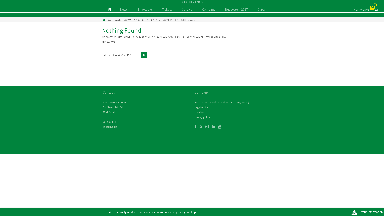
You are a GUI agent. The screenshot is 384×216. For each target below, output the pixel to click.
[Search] (144, 55)
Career (262, 9)
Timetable (145, 9)
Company (208, 9)
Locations (200, 112)
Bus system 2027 (236, 9)
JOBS (184, 2)
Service (187, 9)
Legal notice (201, 107)
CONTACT (192, 2)
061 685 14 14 (110, 121)
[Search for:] (121, 56)
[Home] (104, 20)
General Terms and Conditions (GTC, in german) (222, 102)
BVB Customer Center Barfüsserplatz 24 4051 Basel (115, 107)
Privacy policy (202, 117)
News (124, 9)
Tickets (167, 9)
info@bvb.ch (110, 126)
